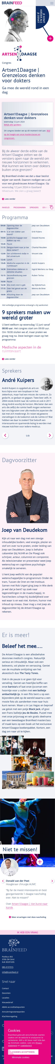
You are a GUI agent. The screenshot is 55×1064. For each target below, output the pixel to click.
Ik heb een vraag (27, 932)
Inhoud (5, 207)
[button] (5, 407)
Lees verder (10, 199)
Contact (5, 988)
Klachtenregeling (9, 1016)
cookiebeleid (26, 1045)
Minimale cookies (20, 1057)
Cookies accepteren (23, 1052)
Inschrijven (51, 1033)
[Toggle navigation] (52, 3)
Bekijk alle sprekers (12, 124)
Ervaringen (48, 207)
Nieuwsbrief (7, 1002)
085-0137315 (7, 967)
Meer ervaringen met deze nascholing (29, 917)
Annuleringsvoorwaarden (13, 1011)
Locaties (5, 997)
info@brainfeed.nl (10, 972)
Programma (19, 207)
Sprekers (34, 207)
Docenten (6, 993)
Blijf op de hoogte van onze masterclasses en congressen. (27, 134)
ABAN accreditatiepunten (13, 1007)
